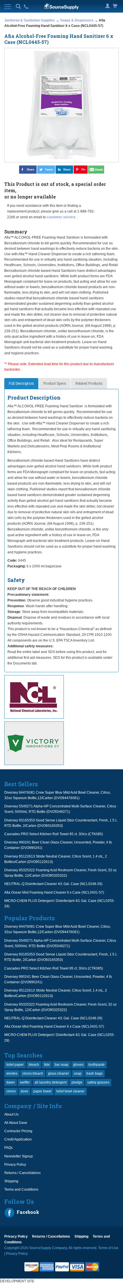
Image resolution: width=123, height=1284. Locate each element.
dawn (10, 1082)
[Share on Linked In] (64, 170)
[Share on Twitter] (46, 170)
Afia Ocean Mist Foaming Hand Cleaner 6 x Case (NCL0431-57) (54, 892)
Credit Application (18, 1139)
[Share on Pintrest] (81, 170)
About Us (11, 1114)
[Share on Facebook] (28, 170)
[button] (18, 7)
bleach (34, 1065)
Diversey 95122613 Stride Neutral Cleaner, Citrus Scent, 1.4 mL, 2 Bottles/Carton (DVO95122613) (55, 859)
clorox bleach (32, 1073)
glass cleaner (58, 1073)
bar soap (61, 1065)
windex (11, 1073)
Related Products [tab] (89, 383)
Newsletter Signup (18, 1156)
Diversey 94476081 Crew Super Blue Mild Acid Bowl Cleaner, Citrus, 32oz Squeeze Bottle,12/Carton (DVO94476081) (57, 795)
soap (78, 1073)
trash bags (94, 1073)
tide (47, 1065)
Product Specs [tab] (54, 383)
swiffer (25, 1082)
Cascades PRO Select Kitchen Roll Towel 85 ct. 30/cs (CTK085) (53, 834)
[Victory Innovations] (61, 743)
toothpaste (96, 1065)
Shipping (11, 1181)
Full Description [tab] (21, 383)
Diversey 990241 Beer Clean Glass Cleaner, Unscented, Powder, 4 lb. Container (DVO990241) (58, 845)
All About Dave (15, 1123)
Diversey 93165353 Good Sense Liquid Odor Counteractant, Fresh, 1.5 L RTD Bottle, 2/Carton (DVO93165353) (60, 823)
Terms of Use (108, 1248)
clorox (11, 1091)
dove (24, 1091)
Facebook (27, 1212)
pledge (77, 1082)
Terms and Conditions (21, 1189)
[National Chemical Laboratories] (61, 697)
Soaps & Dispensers (77, 20)
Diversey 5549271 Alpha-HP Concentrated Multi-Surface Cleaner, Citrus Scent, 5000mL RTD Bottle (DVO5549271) (60, 809)
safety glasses (98, 1082)
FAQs (8, 1148)
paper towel (42, 1091)
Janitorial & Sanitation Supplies (29, 20)
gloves (78, 1065)
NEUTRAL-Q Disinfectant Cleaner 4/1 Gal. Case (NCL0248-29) (53, 884)
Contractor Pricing (18, 1131)
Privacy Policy (15, 1165)
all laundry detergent (51, 1082)
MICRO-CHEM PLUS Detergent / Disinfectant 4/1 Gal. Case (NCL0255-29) (59, 903)
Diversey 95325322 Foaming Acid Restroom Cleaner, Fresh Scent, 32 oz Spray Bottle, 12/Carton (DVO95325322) (60, 873)
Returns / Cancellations (22, 1173)
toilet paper (15, 1065)
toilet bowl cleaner (70, 1091)
